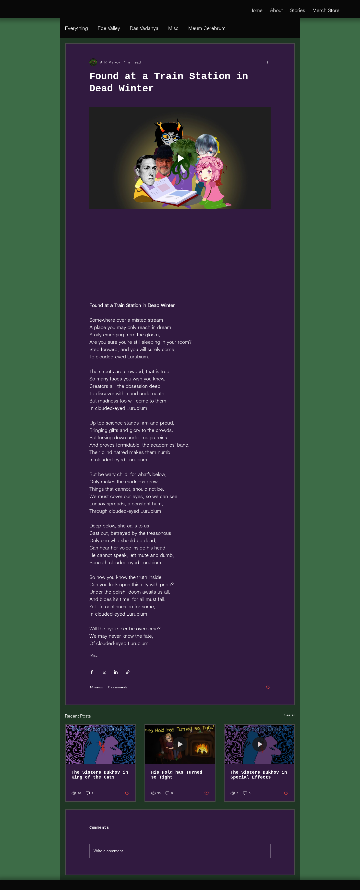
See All (289, 715)
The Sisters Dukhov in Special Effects (258, 775)
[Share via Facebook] (91, 672)
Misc (173, 28)
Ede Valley (109, 28)
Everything (76, 28)
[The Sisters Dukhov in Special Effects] (259, 744)
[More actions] (268, 62)
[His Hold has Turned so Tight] (180, 744)
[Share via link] (127, 672)
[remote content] (180, 257)
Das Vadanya (144, 28)
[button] (298, 10)
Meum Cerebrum (207, 28)
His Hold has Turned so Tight (176, 775)
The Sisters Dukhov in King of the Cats (100, 775)
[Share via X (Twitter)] (103, 672)
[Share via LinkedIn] (115, 672)
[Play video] (180, 158)
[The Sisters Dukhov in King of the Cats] (100, 744)
